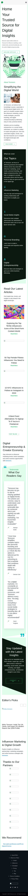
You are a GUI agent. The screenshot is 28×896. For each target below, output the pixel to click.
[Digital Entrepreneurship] (5, 259)
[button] (26, 2)
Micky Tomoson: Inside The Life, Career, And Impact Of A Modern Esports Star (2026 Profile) (13, 726)
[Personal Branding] (5, 236)
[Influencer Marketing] (5, 187)
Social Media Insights (11, 215)
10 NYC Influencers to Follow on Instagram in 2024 (14, 390)
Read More (14, 334)
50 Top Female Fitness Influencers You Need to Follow (14, 360)
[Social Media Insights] (5, 212)
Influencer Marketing (11, 190)
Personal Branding (11, 240)
